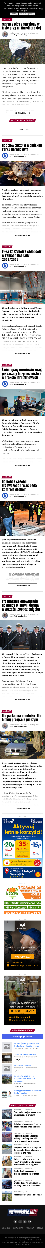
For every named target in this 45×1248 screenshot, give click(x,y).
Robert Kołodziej (20, 156)
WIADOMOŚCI (30, 1228)
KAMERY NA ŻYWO (18, 1228)
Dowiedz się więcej (27, 14)
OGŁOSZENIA (6, 1228)
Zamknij (14, 14)
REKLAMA (40, 1228)
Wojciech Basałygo (21, 35)
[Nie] (42, 9)
